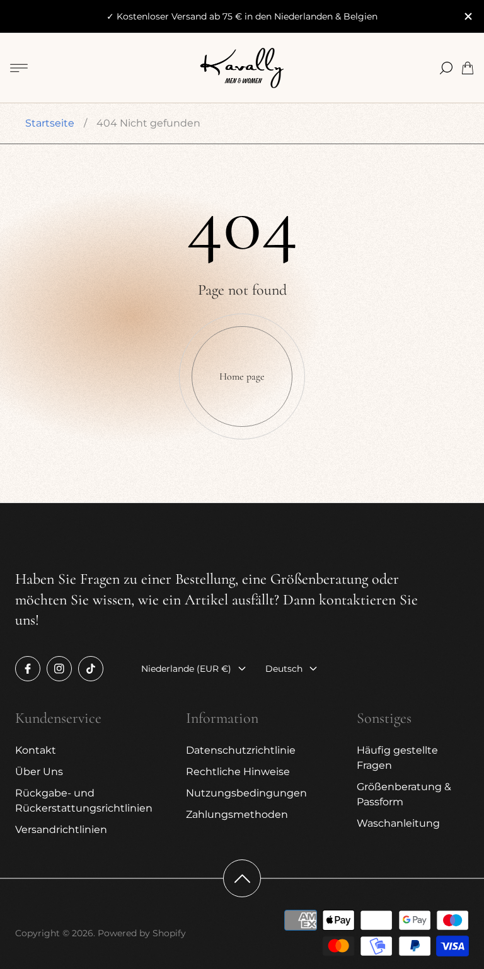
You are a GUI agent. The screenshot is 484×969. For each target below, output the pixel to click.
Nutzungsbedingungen (246, 793)
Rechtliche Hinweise (238, 772)
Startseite (49, 123)
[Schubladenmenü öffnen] (19, 68)
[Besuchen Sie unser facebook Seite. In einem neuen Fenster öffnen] (27, 668)
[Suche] (446, 68)
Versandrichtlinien (61, 830)
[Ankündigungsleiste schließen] (467, 16)
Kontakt (35, 750)
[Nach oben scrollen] (242, 878)
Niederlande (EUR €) (186, 668)
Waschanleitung (398, 823)
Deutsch (283, 668)
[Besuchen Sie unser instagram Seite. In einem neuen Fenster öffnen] (59, 668)
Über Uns (39, 772)
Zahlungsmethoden (237, 814)
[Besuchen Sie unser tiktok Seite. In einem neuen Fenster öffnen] (90, 668)
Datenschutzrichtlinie (241, 750)
